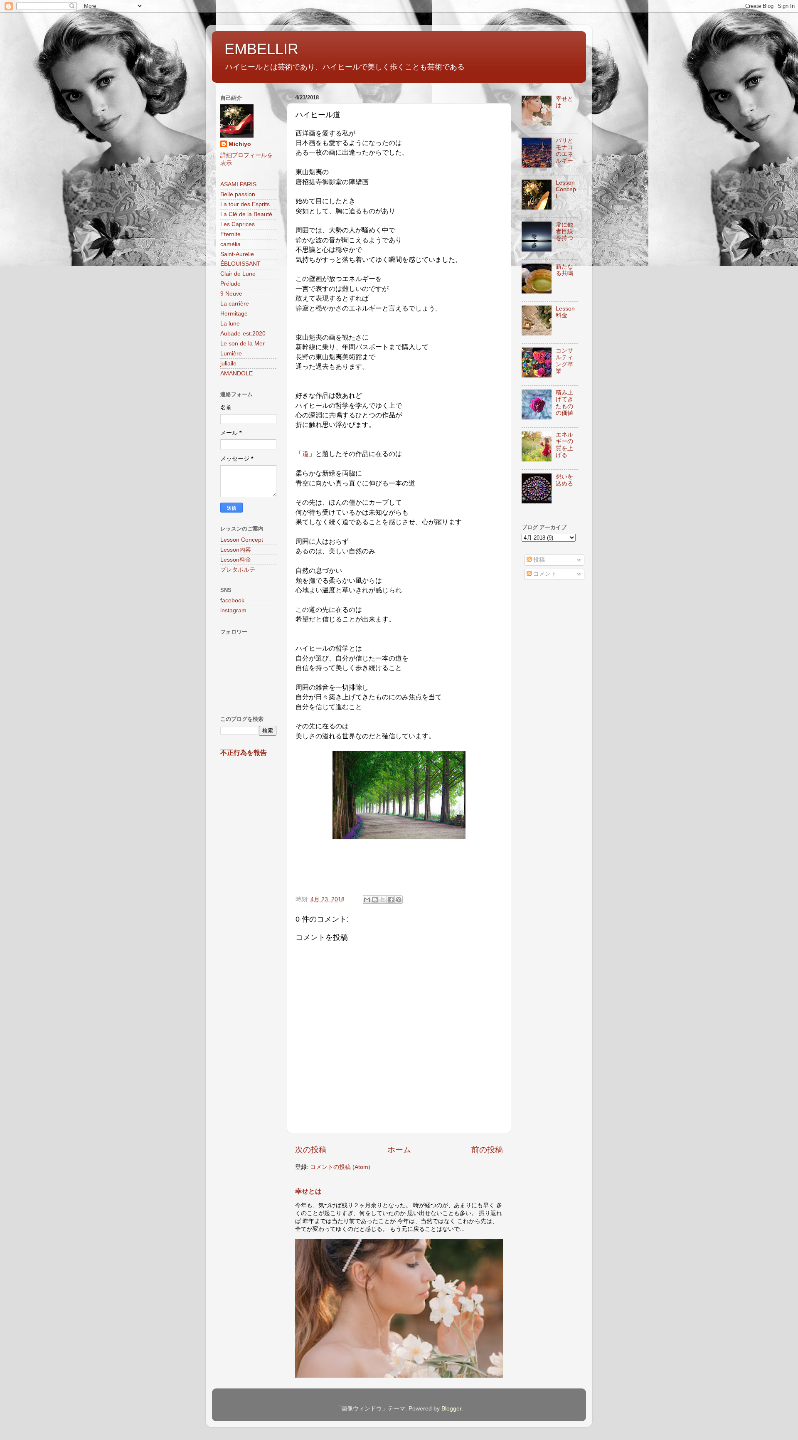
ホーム (399, 1149)
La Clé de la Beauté (246, 214)
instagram (233, 610)
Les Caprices (237, 224)
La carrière (234, 304)
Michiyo (240, 144)
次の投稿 (311, 1149)
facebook (232, 600)
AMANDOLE (236, 373)
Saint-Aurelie (237, 254)
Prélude (230, 284)
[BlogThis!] (375, 899)
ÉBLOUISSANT (240, 264)
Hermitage (234, 314)
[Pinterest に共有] (398, 899)
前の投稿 (487, 1149)
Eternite (230, 234)
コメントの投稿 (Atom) (340, 1167)
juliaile (228, 363)
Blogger (451, 1408)
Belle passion (237, 194)
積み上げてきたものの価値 (564, 403)
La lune (230, 324)
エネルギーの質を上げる (564, 445)
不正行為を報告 (243, 752)
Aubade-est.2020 (243, 333)
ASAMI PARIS (238, 184)
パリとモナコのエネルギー (564, 151)
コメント (544, 574)
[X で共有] (383, 899)
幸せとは (308, 1191)
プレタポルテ (237, 570)
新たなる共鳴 (564, 270)
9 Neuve (231, 294)
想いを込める (564, 479)
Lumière (231, 353)
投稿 (538, 560)
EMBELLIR (261, 48)
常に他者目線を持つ (564, 231)
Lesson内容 (235, 550)
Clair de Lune (238, 274)
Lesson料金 (235, 560)
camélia (230, 244)
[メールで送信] (367, 899)
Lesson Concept (241, 540)
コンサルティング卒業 (564, 361)
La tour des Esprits (245, 204)
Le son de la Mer (242, 343)
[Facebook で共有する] (391, 899)
